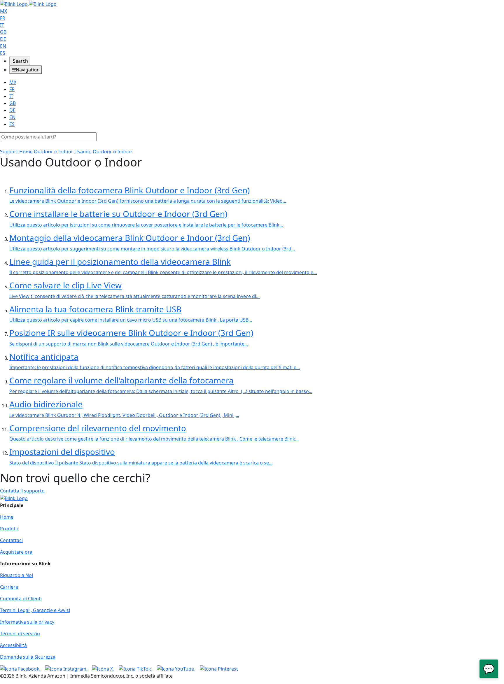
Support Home (16, 151)
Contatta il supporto (22, 490)
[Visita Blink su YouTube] (176, 668)
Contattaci (11, 540)
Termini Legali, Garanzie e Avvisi (35, 610)
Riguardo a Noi (16, 575)
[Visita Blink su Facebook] (20, 668)
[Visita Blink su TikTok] (135, 668)
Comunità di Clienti (21, 598)
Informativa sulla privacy (27, 622)
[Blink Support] (28, 3)
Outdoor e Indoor (53, 151)
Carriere (9, 587)
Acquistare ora (16, 552)
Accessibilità (13, 645)
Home (6, 517)
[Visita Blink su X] (103, 668)
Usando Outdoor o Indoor (103, 151)
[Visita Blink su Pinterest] (219, 668)
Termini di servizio (20, 633)
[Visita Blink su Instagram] (66, 668)
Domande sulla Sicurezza (27, 657)
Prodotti (9, 528)
